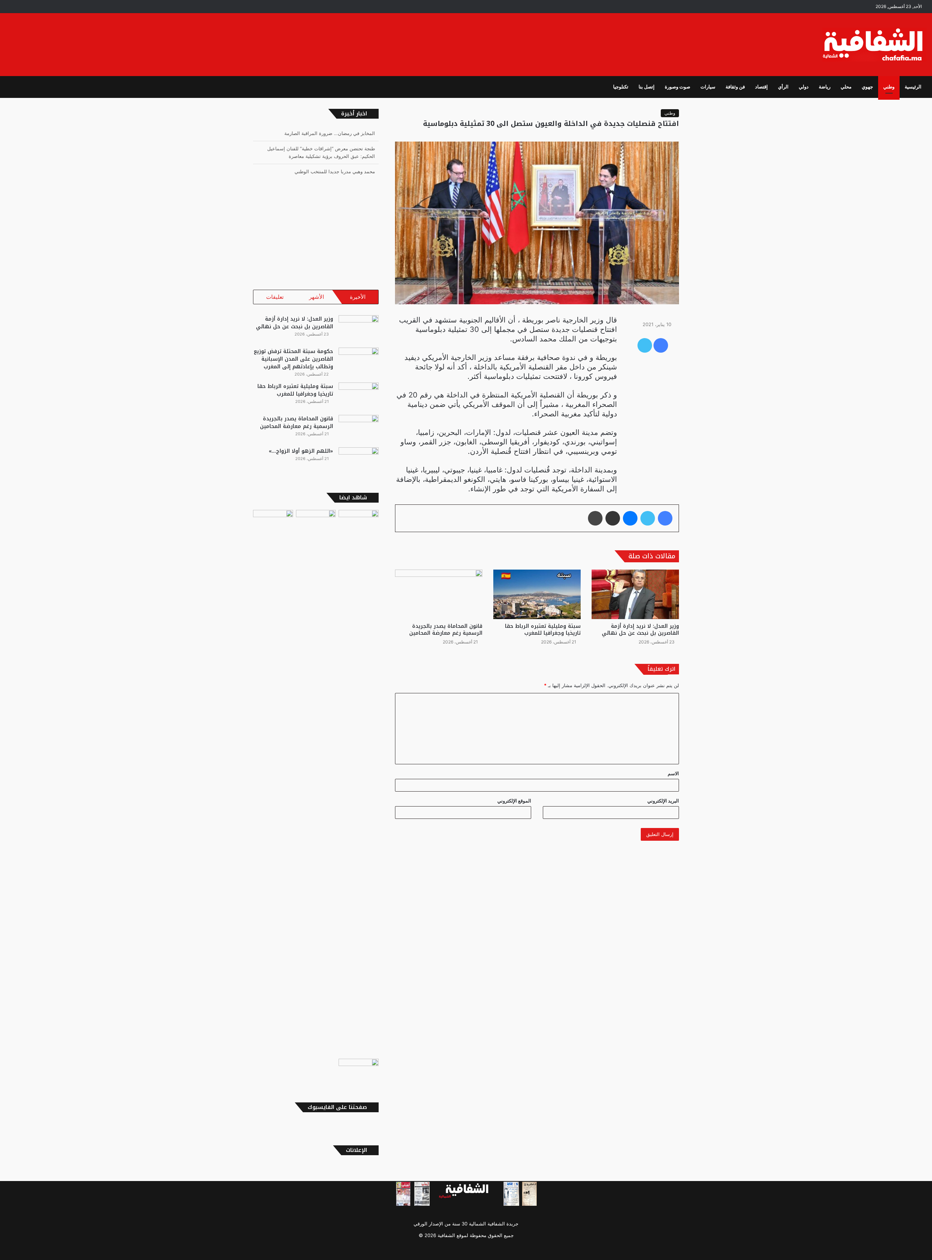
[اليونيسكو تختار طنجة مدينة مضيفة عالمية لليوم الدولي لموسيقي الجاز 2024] (273, 521)
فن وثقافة (735, 87)
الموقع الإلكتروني (514, 801)
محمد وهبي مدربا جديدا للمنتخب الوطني (335, 156)
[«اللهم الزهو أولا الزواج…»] (359, 461)
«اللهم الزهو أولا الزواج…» (301, 451)
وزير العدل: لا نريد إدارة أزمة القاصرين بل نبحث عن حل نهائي (640, 629)
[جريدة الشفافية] (874, 45)
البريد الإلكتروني (663, 801)
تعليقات (275, 296)
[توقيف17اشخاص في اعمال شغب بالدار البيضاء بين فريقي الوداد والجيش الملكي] (359, 521)
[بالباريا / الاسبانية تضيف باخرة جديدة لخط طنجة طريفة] (359, 1070)
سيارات (707, 87)
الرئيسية (913, 87)
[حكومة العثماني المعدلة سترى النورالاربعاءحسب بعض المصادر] (316, 783)
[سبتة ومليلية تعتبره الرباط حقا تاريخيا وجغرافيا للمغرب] (537, 594)
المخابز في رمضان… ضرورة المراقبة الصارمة (329, 171)
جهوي (867, 87)
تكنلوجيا (620, 87)
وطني (889, 87)
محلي (846, 87)
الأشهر (316, 296)
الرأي (783, 87)
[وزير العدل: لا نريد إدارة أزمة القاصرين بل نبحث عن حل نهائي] (635, 594)
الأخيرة (358, 296)
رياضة (824, 87)
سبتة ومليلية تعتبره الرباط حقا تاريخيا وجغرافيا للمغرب (543, 629)
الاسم (673, 773)
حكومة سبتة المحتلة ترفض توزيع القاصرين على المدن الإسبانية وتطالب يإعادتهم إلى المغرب (293, 359)
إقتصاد (761, 87)
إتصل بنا (647, 87)
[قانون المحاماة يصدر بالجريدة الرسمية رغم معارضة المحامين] (438, 594)
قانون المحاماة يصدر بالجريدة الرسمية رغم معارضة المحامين (445, 629)
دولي (804, 87)
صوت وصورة (677, 87)
